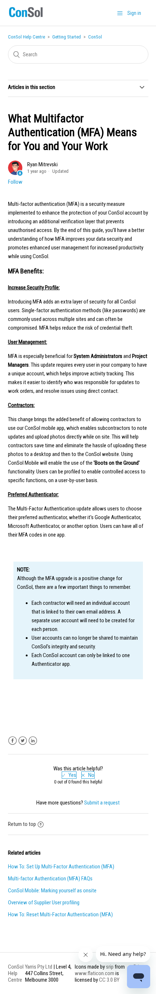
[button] (120, 13)
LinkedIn (32, 740)
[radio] (69, 775)
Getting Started (66, 37)
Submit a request (102, 802)
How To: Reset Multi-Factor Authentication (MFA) (60, 914)
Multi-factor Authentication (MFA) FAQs (50, 878)
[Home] (26, 17)
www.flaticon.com (94, 973)
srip (110, 967)
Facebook (12, 740)
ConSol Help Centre (26, 37)
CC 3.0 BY (109, 980)
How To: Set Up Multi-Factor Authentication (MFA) (61, 866)
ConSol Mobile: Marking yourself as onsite (52, 890)
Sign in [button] (134, 13)
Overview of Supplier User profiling (43, 902)
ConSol (95, 37)
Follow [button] (15, 182)
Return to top (22, 824)
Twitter (22, 740)
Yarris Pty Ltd (38, 967)
